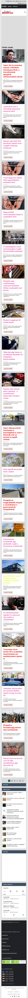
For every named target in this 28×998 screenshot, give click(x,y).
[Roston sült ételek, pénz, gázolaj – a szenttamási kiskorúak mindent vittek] (13, 379)
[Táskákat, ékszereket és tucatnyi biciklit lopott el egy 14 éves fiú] (13, 679)
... (17, 781)
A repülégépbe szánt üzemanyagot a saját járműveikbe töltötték (12, 249)
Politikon (4, 942)
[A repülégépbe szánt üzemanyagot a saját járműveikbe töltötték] (13, 237)
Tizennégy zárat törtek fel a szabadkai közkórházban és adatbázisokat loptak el (12, 654)
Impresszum (10, 991)
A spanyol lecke (7, 901)
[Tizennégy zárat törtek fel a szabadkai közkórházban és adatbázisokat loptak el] (13, 640)
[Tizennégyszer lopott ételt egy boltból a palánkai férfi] (13, 168)
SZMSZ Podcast (6, 946)
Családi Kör (5, 935)
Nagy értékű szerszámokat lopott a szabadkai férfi (13, 214)
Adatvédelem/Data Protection (13, 994)
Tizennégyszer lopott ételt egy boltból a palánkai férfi (12, 180)
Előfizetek (15, 6)
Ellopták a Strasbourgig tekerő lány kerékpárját (12, 727)
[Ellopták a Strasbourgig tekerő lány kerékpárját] (13, 716)
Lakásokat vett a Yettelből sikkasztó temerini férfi (11, 108)
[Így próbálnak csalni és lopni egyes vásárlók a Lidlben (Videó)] (13, 566)
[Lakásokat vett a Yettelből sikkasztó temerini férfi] (13, 97)
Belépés (9, 6)
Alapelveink (16, 991)
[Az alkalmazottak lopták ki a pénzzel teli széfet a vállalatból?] (13, 603)
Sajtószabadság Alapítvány (9, 953)
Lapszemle (6, 897)
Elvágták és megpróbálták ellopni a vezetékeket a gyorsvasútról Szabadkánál (12, 504)
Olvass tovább (8, 86)
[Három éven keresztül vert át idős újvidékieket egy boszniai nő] (13, 749)
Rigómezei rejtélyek (8, 906)
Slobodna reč (5, 949)
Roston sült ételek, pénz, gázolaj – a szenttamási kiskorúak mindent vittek (11, 393)
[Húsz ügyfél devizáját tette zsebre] (13, 460)
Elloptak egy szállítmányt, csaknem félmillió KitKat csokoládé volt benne (12, 285)
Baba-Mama (5, 938)
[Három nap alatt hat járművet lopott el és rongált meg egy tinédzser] (13, 131)
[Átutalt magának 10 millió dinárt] (13, 310)
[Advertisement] (14, 30)
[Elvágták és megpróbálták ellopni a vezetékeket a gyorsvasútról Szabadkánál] (13, 491)
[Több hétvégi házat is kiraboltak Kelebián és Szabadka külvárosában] (13, 343)
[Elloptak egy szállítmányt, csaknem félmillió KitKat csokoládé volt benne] (13, 271)
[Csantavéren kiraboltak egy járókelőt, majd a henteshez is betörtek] (13, 530)
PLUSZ (4, 6)
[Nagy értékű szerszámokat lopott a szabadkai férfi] (13, 203)
